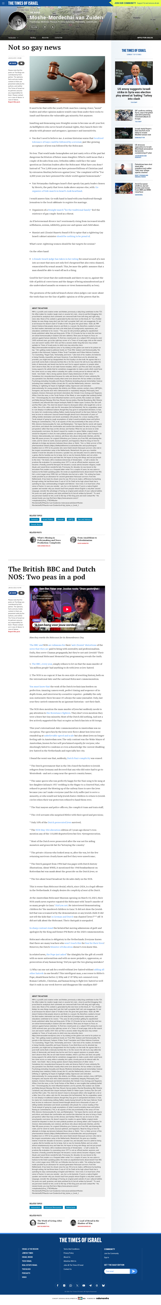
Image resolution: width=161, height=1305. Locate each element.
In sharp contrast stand (41, 927)
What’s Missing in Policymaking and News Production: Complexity (49, 540)
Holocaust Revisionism (53, 1207)
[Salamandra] (102, 1298)
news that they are (39, 648)
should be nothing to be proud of (73, 236)
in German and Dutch (62, 916)
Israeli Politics (48, 519)
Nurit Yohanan (140, 175)
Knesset (61, 519)
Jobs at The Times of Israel (73, 1265)
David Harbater (83, 543)
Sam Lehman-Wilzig (43, 546)
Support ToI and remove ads (148, 3)
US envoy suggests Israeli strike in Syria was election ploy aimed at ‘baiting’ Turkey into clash (134, 93)
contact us (68, 1269)
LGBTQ (70, 519)
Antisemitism (35, 1207)
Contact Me (58, 38)
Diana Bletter (140, 137)
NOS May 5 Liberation (48, 829)
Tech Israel (27, 1261)
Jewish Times (27, 1253)
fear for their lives (94, 943)
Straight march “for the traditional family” (69, 209)
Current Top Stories (134, 54)
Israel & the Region (30, 1249)
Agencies (138, 157)
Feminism (34, 519)
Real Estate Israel (29, 1265)
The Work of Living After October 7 (49, 1222)
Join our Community (125, 3)
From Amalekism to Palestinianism (87, 539)
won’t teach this (73, 943)
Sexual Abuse (36, 524)
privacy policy (69, 1253)
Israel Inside (27, 1257)
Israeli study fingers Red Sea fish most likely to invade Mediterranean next (143, 132)
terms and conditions (71, 1249)
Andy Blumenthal (43, 1226)
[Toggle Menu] (3, 3)
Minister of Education (61, 946)
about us (67, 1257)
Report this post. (14, 102)
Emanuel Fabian (140, 177)
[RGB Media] (82, 1298)
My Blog (33, 38)
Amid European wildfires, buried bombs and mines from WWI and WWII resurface (143, 188)
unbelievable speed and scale (59, 735)
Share (13, 63)
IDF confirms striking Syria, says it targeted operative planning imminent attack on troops (144, 115)
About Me (45, 38)
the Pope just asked (56, 954)
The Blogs (35, 12)
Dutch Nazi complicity (78, 758)
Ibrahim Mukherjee (84, 1226)
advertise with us (70, 1261)
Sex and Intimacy (84, 519)
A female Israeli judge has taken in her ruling (55, 258)
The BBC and (36, 644)
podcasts (26, 1273)
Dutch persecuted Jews (59, 822)
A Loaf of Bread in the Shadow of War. (88, 1222)
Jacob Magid (139, 156)
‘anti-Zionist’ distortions (83, 644)
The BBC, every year (42, 663)
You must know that (40, 686)
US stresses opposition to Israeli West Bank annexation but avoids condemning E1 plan (144, 149)
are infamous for (56, 644)
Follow (34, 27)
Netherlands (70, 1207)
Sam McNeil (139, 195)
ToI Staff (134, 102)
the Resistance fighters (58, 712)
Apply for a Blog (145, 38)
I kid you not (61, 905)
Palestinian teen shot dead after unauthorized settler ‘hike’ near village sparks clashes (143, 168)
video (24, 1277)
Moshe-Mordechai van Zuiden (66, 18)
